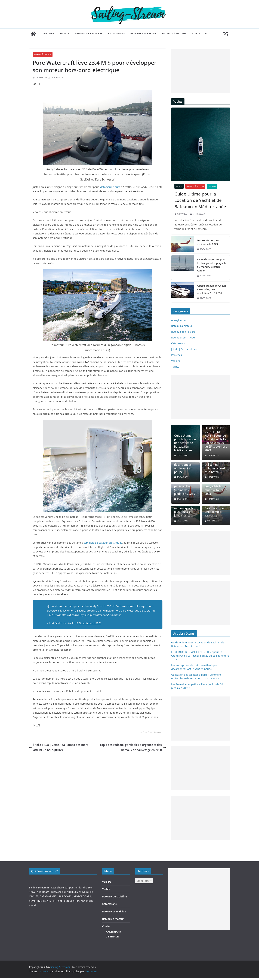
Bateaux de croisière (89, 33)
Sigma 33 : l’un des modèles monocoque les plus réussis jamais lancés (184, 508)
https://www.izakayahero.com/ (186, 938)
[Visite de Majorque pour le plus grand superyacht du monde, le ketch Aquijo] (182, 267)
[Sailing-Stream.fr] (33, 33)
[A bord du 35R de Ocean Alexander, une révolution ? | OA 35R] (182, 292)
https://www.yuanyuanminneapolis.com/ (192, 951)
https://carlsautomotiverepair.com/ (188, 933)
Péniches (176, 355)
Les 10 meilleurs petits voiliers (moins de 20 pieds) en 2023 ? (185, 488)
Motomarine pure (110, 187)
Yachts (64, 33)
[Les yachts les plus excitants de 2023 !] (182, 244)
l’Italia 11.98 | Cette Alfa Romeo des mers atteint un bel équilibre (60, 747)
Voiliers (48, 33)
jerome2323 (57, 77)
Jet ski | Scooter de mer (185, 349)
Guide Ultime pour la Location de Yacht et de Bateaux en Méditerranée (200, 200)
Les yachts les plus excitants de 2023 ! (208, 242)
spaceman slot (176, 942)
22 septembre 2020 (90, 623)
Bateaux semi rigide (143, 33)
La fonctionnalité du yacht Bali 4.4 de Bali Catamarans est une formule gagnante (216, 506)
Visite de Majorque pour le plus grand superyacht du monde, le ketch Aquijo (212, 265)
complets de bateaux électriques (102, 542)
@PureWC (55, 615)
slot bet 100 (175, 947)
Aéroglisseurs (179, 320)
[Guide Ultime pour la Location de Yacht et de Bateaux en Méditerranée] (200, 144)
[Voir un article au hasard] (225, 33)
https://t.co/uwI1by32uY (75, 615)
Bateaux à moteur (174, 33)
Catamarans (116, 33)
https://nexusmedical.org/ (46, 859)
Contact (198, 33)
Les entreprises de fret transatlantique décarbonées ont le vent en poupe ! (184, 463)
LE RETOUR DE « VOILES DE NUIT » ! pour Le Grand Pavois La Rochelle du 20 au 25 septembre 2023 (216, 439)
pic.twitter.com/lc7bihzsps (105, 615)
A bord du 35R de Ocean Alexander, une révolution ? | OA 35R (211, 289)
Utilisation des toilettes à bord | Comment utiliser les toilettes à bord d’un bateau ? (215, 463)
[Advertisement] (200, 71)
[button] (205, 33)
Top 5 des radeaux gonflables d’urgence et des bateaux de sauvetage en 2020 (131, 747)
